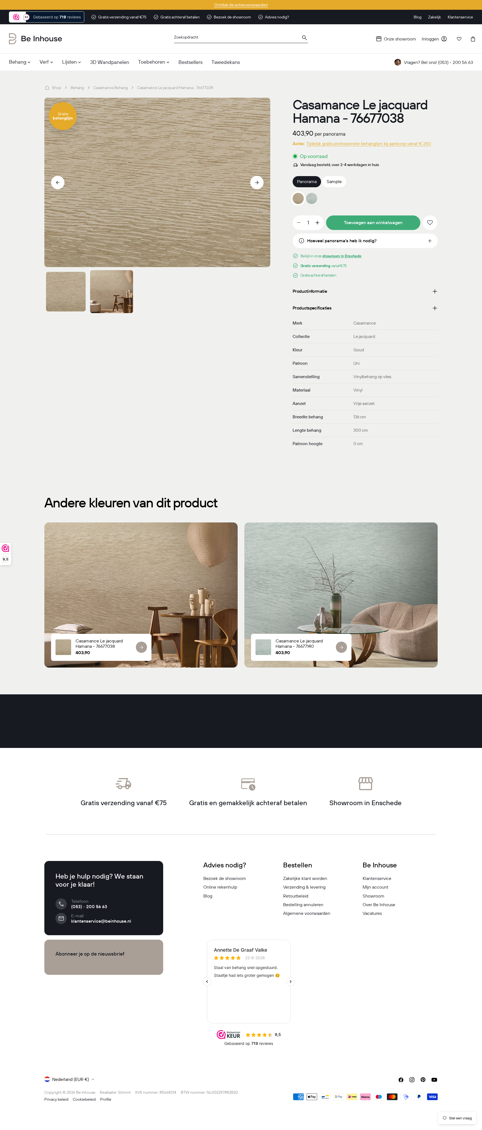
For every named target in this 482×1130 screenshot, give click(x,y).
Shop (56, 87)
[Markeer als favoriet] (430, 222)
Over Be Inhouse (379, 904)
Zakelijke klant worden (305, 878)
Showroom (373, 896)
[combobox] (241, 39)
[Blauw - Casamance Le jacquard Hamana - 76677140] (311, 198)
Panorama (307, 181)
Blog (207, 896)
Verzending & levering (304, 887)
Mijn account (375, 887)
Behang (77, 87)
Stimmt (124, 1092)
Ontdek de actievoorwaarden (241, 5)
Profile (105, 1099)
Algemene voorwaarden (306, 913)
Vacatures (372, 913)
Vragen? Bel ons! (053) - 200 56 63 (438, 62)
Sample (334, 181)
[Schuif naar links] (57, 182)
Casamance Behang (110, 87)
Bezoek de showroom (224, 878)
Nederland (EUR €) (70, 1079)
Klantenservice (377, 878)
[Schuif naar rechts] (257, 182)
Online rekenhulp (220, 887)
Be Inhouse (85, 1092)
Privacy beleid (56, 1099)
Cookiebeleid (84, 1099)
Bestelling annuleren (303, 904)
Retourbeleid (295, 896)
